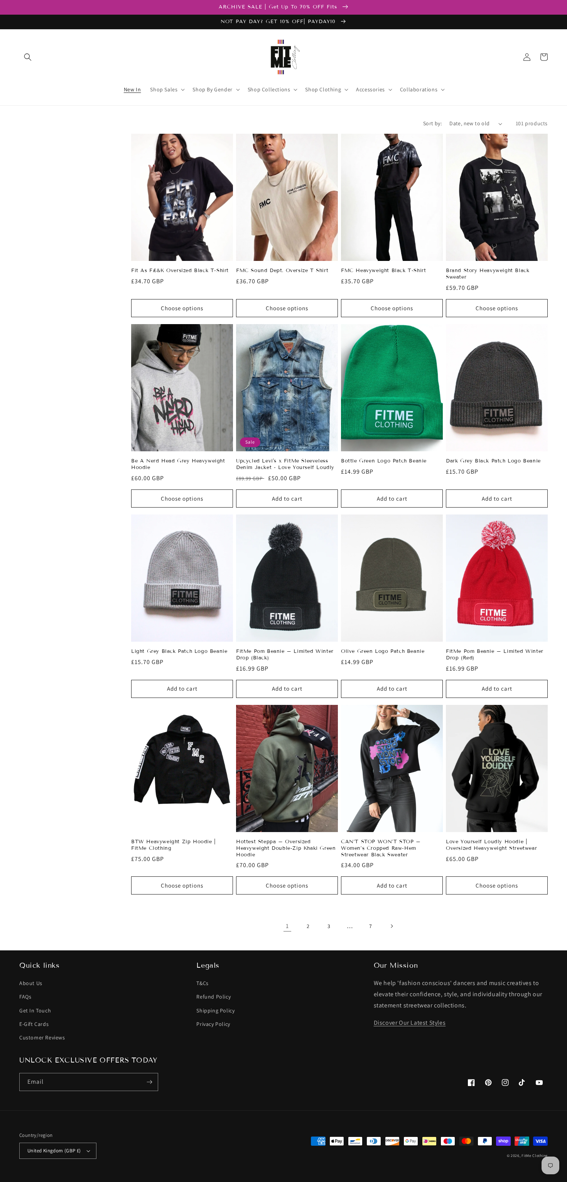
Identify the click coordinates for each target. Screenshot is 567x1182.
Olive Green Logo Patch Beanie (382, 651)
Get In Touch (35, 1010)
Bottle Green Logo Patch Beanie (384, 461)
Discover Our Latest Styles (410, 1023)
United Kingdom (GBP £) (54, 1150)
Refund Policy (213, 996)
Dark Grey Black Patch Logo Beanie (493, 461)
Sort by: (432, 123)
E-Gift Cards (34, 1024)
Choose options (182, 308)
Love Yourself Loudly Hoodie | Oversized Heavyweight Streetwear (491, 845)
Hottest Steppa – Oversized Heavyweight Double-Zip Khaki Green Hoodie (286, 848)
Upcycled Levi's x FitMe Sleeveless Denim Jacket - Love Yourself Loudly (285, 464)
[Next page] (391, 926)
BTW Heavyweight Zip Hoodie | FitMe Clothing (173, 845)
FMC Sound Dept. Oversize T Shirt (282, 270)
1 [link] (287, 926)
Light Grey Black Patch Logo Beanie (179, 651)
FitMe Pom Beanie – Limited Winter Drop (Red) (494, 654)
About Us (30, 983)
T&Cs (202, 983)
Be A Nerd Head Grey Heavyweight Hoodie (178, 464)
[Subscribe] (149, 1082)
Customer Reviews (42, 1037)
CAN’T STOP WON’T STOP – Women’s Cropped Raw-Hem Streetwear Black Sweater (381, 848)
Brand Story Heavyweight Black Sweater (487, 273)
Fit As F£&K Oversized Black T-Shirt (180, 270)
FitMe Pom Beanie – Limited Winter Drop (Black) (285, 654)
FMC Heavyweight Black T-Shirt (383, 270)
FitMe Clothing (534, 1155)
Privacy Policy (213, 1024)
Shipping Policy (215, 1010)
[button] (27, 57)
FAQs (25, 996)
